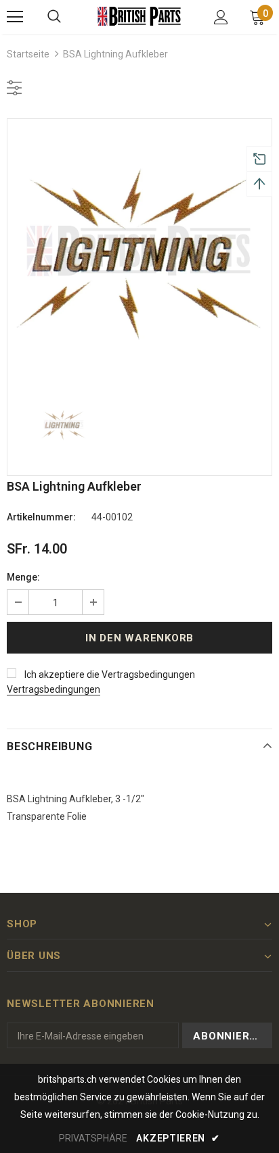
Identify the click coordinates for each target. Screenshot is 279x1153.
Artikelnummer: (41, 517)
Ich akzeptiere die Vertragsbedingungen (109, 674)
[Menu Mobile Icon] (15, 17)
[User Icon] (221, 17)
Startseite (28, 54)
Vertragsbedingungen (53, 689)
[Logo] (139, 16)
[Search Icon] (54, 17)
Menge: (23, 577)
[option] (139, 251)
